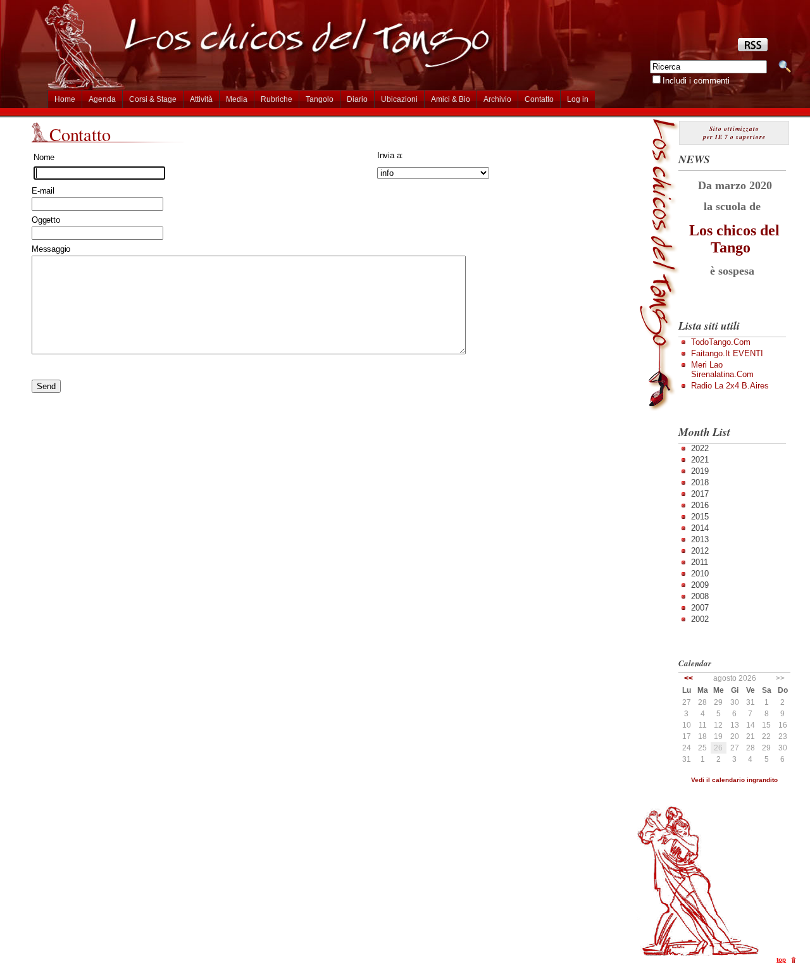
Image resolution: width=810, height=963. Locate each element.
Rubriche (276, 99)
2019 (700, 471)
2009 (700, 585)
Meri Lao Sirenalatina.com (722, 369)
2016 (700, 505)
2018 (700, 482)
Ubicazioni (399, 99)
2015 (700, 516)
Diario (357, 99)
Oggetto (46, 220)
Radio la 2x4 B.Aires (730, 385)
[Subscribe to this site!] (753, 48)
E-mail (43, 191)
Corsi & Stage (153, 99)
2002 (700, 619)
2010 (700, 573)
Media (236, 99)
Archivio (497, 99)
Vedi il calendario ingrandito (734, 779)
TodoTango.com (721, 342)
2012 (700, 551)
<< (688, 678)
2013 (700, 539)
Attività (201, 99)
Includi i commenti (696, 80)
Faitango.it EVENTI (727, 353)
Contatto (539, 99)
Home (64, 99)
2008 (700, 596)
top (781, 959)
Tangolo (319, 99)
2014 (700, 528)
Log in (578, 99)
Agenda (102, 99)
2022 (700, 448)
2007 (700, 607)
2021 (700, 459)
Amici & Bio (450, 99)
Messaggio (51, 249)
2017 (700, 494)
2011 (699, 562)
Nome (44, 157)
